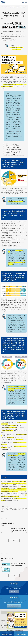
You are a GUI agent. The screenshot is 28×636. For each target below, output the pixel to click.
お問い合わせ (4, 627)
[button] (1, 532)
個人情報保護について (6, 625)
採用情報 (3, 620)
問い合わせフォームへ (14, 605)
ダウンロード (14, 591)
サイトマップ (4, 622)
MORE (14, 540)
